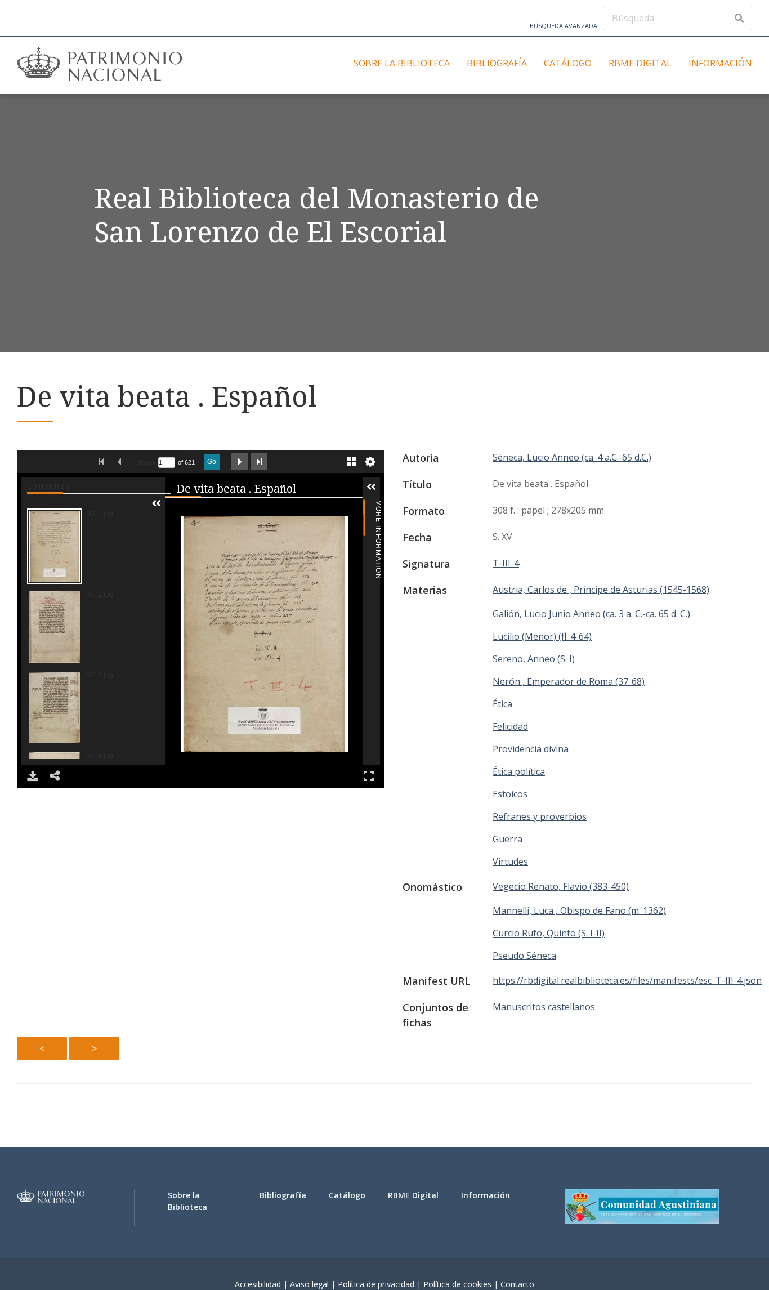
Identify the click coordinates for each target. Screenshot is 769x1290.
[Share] (55, 776)
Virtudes (510, 861)
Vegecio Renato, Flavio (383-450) (561, 886)
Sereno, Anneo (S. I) (534, 659)
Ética (502, 704)
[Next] (350, 634)
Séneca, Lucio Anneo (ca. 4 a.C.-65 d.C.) (572, 457)
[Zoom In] (177, 511)
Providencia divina (531, 749)
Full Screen (368, 776)
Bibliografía (497, 63)
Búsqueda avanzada (563, 25)
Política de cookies (457, 1284)
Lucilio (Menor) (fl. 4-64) (542, 636)
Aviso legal (309, 1284)
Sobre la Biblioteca (402, 63)
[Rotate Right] (209, 511)
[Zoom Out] (193, 511)
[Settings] (370, 461)
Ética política (519, 771)
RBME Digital (640, 63)
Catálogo (568, 63)
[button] (156, 503)
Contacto (517, 1284)
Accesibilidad (258, 1284)
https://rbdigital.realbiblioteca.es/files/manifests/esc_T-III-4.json (627, 980)
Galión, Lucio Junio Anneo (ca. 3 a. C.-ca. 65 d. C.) (591, 614)
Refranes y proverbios (540, 816)
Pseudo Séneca (524, 955)
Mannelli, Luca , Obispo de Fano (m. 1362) (579, 910)
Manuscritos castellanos (544, 1007)
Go (211, 462)
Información (720, 63)
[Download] (32, 776)
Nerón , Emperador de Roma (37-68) (569, 681)
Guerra (507, 839)
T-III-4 (506, 563)
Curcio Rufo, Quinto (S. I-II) (549, 933)
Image (146, 462)
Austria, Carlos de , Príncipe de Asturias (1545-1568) (601, 589)
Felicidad (510, 726)
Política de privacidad (376, 1284)
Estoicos (510, 794)
